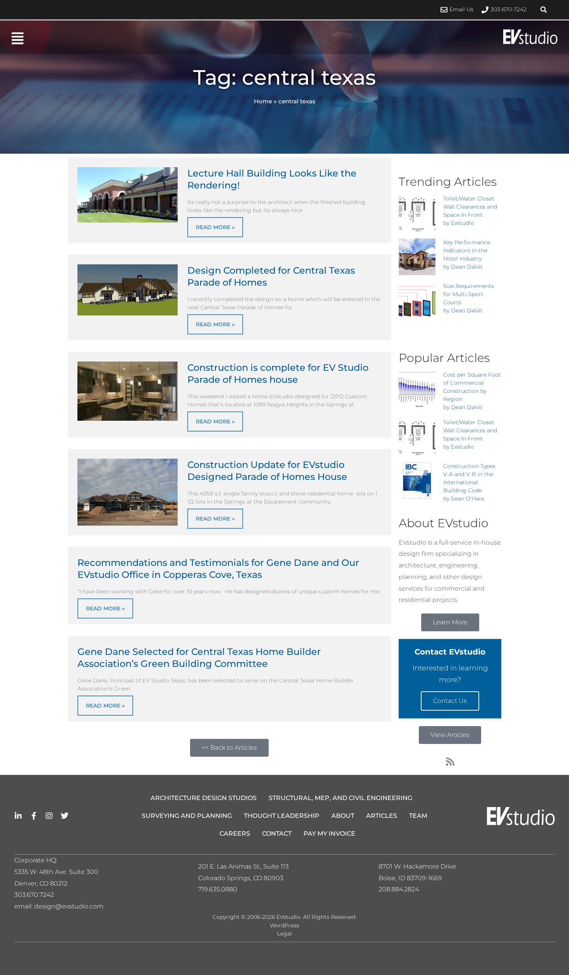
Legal (284, 933)
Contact (276, 833)
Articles (381, 815)
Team (418, 815)
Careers (234, 833)
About (342, 815)
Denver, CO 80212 (40, 883)
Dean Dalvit (467, 266)
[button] (544, 9)
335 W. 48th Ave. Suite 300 (59, 872)
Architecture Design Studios (204, 798)
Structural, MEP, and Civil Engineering (340, 798)
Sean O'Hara (467, 498)
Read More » (215, 227)
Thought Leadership (281, 815)
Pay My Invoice (329, 833)
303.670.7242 (34, 894)
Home (263, 101)
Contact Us (450, 700)
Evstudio (462, 222)
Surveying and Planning (187, 815)
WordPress (284, 925)
